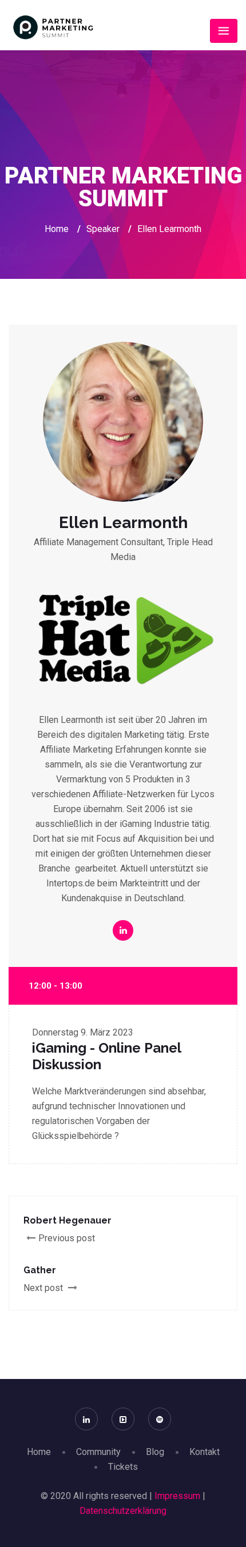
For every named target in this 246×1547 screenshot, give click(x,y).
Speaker (103, 228)
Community (98, 1451)
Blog (155, 1451)
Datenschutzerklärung (123, 1510)
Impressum (177, 1495)
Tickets (123, 1466)
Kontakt (204, 1451)
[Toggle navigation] (223, 31)
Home (57, 228)
